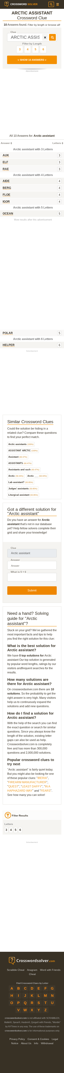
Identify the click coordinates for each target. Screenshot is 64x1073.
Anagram (32, 969)
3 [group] (6, 829)
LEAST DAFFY (31, 786)
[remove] (45, 37)
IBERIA (42, 778)
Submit (32, 590)
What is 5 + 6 (18, 572)
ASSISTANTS (20, 463)
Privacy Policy (17, 1039)
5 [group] (15, 829)
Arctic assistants (21, 444)
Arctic (15, 476)
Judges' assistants (22, 488)
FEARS (45, 790)
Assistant (17, 457)
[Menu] (57, 4)
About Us (26, 1043)
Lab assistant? (20, 482)
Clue (13, 32)
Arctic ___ (37, 476)
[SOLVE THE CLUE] (52, 37)
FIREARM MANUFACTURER (27, 782)
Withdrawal (47, 1043)
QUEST (13, 786)
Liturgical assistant (23, 495)
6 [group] (20, 829)
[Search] (51, 4)
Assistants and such (23, 469)
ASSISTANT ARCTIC (23, 450)
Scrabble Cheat (15, 969)
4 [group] (11, 829)
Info (36, 1043)
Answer (15, 560)
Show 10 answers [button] (32, 59)
